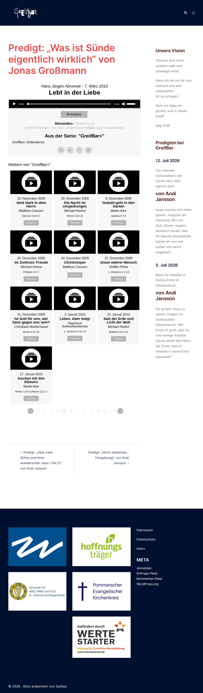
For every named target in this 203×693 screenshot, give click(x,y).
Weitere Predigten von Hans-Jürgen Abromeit (57, 127)
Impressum (145, 530)
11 (104, 411)
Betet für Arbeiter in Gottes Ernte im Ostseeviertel (170, 280)
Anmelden (144, 568)
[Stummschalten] (124, 104)
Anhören (75, 114)
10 (98, 411)
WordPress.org (148, 584)
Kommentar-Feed (149, 579)
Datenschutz (146, 539)
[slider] (69, 104)
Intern (141, 549)
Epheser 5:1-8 (84, 123)
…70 (113, 411)
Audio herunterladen (109, 127)
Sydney (61, 686)
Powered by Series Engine (126, 422)
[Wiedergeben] (14, 104)
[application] (74, 104)
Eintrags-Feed (147, 573)
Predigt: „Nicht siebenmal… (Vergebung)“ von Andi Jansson (108, 457)
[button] (185, 12)
